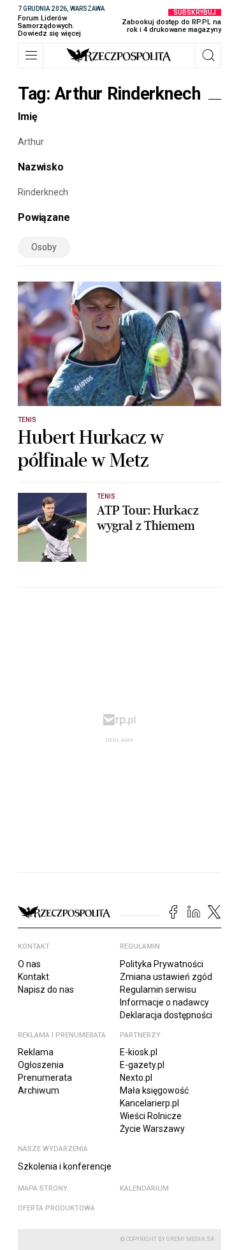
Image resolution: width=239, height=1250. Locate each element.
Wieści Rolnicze (151, 1116)
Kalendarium (144, 1188)
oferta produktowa (56, 1208)
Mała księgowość (154, 1090)
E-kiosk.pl (138, 1052)
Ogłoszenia (41, 1065)
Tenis (27, 419)
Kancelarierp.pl (149, 1103)
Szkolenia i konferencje (65, 1166)
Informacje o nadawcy (164, 1002)
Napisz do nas (46, 989)
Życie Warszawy (152, 1129)
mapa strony (43, 1188)
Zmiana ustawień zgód (166, 977)
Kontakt (33, 977)
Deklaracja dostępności (166, 1015)
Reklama (36, 1052)
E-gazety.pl (142, 1065)
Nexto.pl (136, 1078)
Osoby (44, 247)
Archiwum (38, 1090)
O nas (29, 964)
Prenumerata (45, 1078)
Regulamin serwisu (158, 989)
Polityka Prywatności (161, 964)
